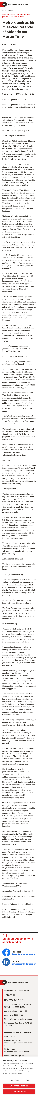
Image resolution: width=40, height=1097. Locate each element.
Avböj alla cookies (19, 1086)
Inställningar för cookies (19, 1080)
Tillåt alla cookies (19, 1092)
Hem (4, 11)
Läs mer (19, 1073)
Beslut (10, 11)
